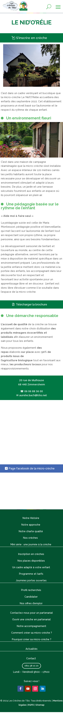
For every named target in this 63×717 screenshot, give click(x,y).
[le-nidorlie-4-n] (31, 156)
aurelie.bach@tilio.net (33, 395)
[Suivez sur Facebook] (20, 689)
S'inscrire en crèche (31, 38)
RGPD (31, 705)
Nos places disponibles (31, 560)
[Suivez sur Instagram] (35, 689)
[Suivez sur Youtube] (28, 689)
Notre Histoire (31, 518)
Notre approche (30, 524)
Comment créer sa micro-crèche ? (31, 632)
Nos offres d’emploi (31, 603)
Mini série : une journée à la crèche (30, 544)
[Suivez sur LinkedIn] (43, 689)
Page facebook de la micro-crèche (32, 468)
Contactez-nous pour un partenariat (31, 612)
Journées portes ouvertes (31, 580)
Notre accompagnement (31, 626)
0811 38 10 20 (31, 666)
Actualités (31, 648)
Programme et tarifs (31, 573)
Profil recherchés (31, 590)
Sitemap (40, 705)
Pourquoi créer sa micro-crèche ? (31, 639)
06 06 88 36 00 (33, 391)
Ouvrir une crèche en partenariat (31, 619)
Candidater (31, 596)
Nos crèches (30, 537)
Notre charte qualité (31, 531)
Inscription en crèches (31, 554)
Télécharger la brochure (31, 304)
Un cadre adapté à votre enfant (31, 567)
